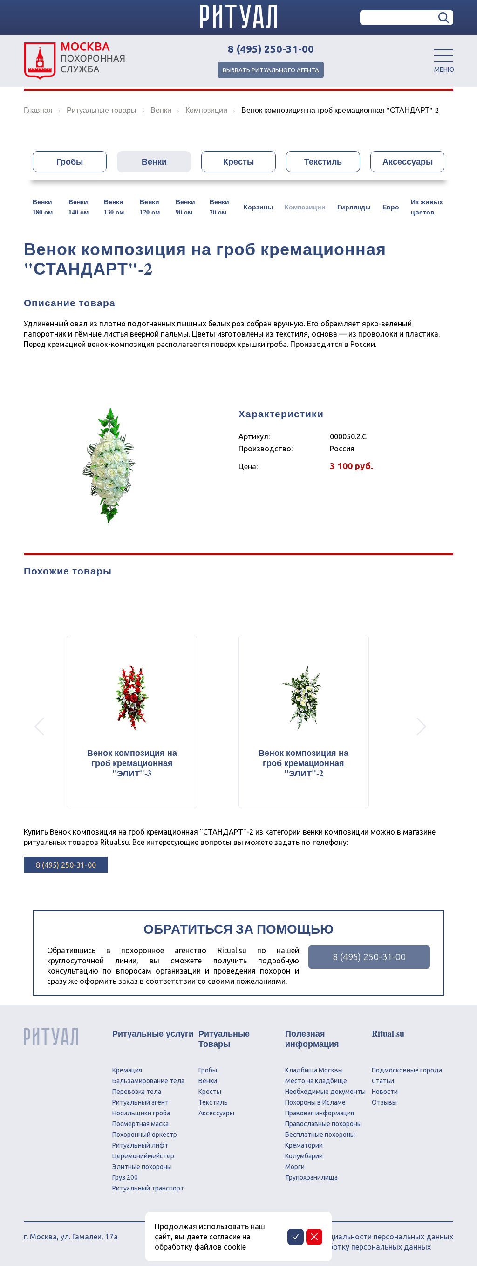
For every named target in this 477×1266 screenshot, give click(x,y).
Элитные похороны (142, 1166)
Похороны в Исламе (315, 1102)
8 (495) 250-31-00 (271, 49)
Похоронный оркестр (144, 1134)
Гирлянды (354, 207)
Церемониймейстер (143, 1156)
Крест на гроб (176, 183)
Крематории (304, 1145)
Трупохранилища (311, 1177)
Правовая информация (319, 1113)
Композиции (305, 207)
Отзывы (384, 1102)
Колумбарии (304, 1156)
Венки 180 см (43, 207)
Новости (385, 1091)
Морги (295, 1166)
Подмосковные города (407, 1070)
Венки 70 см (219, 207)
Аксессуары (407, 161)
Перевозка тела (136, 1091)
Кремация (127, 1070)
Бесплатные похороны (320, 1134)
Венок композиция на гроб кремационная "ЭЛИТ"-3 (132, 762)
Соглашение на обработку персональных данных (344, 1247)
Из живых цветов (427, 207)
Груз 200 (125, 1177)
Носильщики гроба (141, 1113)
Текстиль (323, 161)
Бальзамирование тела (148, 1081)
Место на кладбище (316, 1081)
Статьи (383, 1081)
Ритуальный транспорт (148, 1188)
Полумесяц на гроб (242, 183)
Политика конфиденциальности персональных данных (355, 1236)
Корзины (258, 207)
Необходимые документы (325, 1091)
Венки (154, 161)
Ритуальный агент (140, 1102)
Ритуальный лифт (140, 1145)
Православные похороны (323, 1124)
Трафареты (305, 183)
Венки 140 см (78, 207)
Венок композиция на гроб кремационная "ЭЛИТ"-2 (303, 762)
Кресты (238, 161)
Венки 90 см (185, 207)
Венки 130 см (114, 207)
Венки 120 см (150, 207)
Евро (390, 207)
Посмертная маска (140, 1124)
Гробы (69, 161)
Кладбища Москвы (314, 1070)
